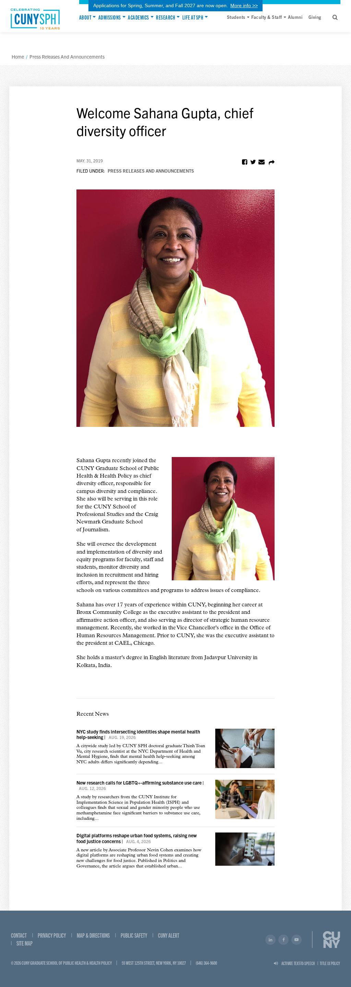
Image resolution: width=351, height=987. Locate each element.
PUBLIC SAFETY (134, 935)
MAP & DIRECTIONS (93, 935)
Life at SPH (192, 17)
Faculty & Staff (266, 17)
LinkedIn (270, 940)
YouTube (296, 940)
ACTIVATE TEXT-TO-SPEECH (298, 963)
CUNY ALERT (168, 935)
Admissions (109, 17)
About (85, 17)
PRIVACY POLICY (52, 935)
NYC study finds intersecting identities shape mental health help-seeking (138, 734)
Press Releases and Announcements (151, 171)
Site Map (24, 943)
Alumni (295, 17)
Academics (138, 17)
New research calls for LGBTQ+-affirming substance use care (139, 782)
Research (165, 17)
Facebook (283, 940)
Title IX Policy (330, 963)
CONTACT (19, 935)
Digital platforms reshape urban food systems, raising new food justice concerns (136, 838)
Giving (315, 17)
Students (236, 17)
